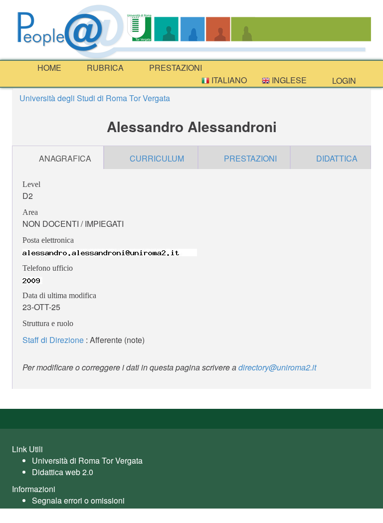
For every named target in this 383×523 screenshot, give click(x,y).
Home (48, 67)
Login (343, 80)
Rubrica (104, 67)
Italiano (228, 80)
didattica (337, 158)
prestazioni (174, 67)
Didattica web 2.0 (62, 472)
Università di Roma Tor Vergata (87, 460)
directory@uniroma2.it (277, 367)
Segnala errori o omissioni (78, 500)
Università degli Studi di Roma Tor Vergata (94, 98)
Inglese (288, 80)
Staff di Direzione (53, 340)
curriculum (157, 158)
